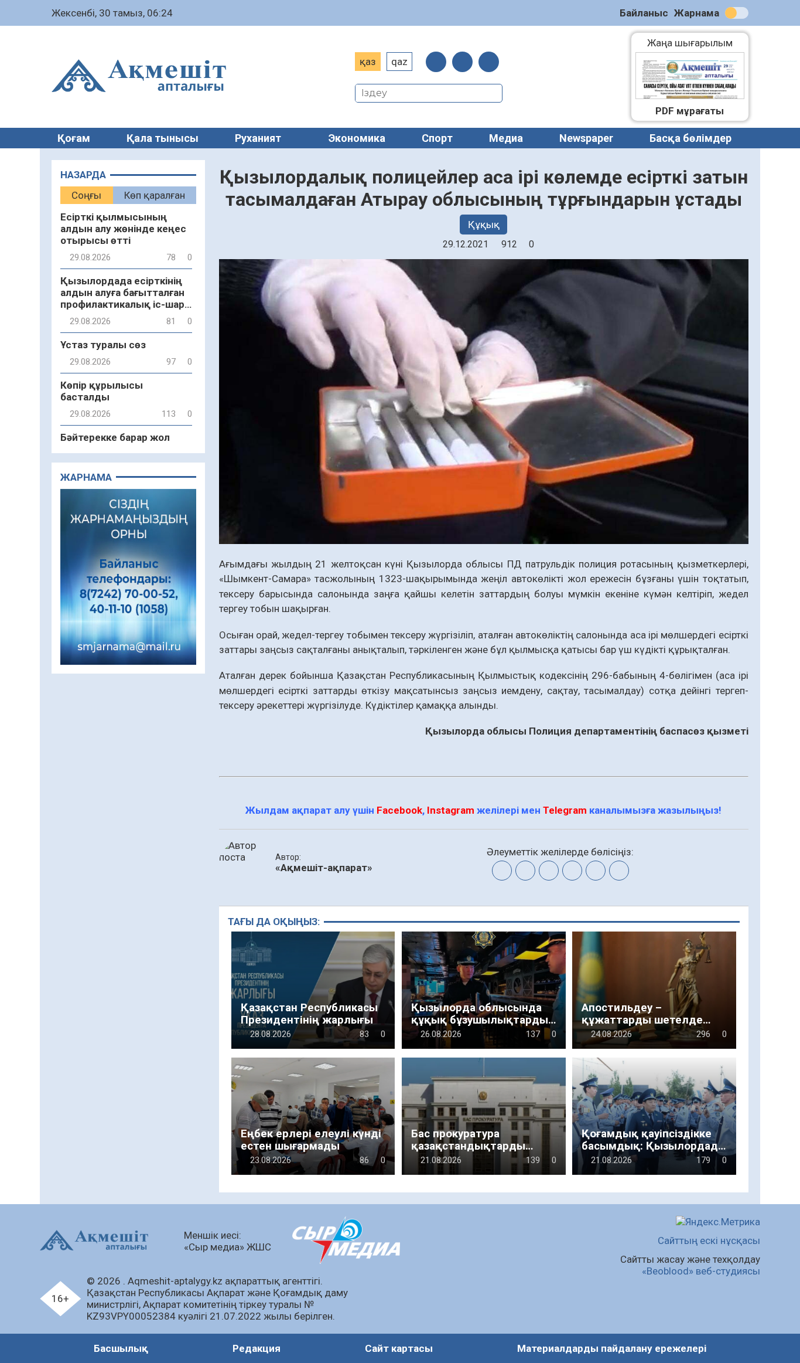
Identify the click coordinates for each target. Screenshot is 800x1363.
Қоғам (73, 138)
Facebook (399, 810)
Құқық (484, 224)
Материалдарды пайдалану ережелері (611, 1348)
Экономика (357, 138)
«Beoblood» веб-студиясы (701, 1271)
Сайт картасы (399, 1348)
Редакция (257, 1348)
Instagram (450, 810)
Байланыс (644, 13)
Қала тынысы (163, 138)
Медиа (506, 138)
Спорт (437, 138)
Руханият (258, 138)
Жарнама (696, 13)
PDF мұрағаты (689, 111)
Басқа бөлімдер (690, 138)
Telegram (565, 810)
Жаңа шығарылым (695, 43)
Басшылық (121, 1348)
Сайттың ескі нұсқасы (709, 1240)
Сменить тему (736, 13)
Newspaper (586, 138)
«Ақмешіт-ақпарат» (323, 867)
